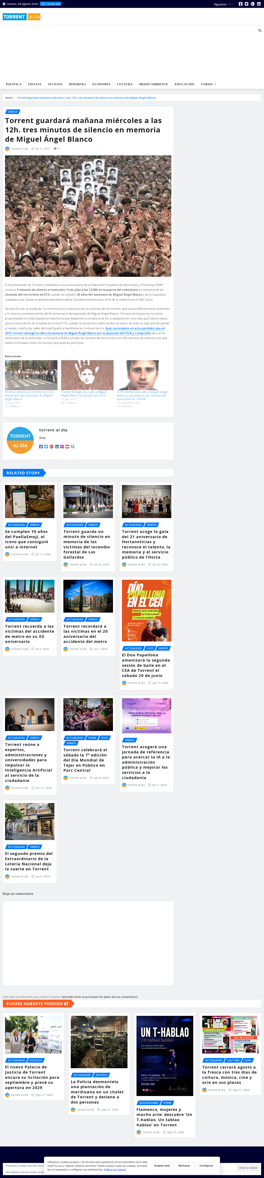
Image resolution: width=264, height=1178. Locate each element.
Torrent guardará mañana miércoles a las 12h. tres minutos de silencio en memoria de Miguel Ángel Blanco (86, 97)
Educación (184, 84)
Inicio (9, 97)
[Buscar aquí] (259, 30)
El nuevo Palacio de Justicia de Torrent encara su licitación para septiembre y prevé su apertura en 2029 (32, 1077)
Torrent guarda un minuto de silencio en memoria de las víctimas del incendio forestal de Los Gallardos (86, 544)
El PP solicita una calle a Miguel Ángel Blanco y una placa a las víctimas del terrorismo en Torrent (142, 395)
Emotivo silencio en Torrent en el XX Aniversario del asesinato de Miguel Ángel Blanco (29, 395)
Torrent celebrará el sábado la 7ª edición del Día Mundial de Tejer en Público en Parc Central (85, 760)
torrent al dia (19, 148)
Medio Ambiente (153, 84)
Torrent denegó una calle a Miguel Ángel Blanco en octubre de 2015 (84, 393)
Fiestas (34, 84)
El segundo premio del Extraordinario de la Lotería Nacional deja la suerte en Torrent (29, 861)
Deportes (77, 84)
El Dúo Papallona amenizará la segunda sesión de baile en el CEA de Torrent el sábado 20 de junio (146, 665)
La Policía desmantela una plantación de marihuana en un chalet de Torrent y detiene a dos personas (97, 1092)
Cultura (125, 84)
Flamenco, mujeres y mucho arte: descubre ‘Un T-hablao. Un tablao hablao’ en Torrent (164, 1117)
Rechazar (184, 1165)
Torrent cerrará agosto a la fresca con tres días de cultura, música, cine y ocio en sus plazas (229, 1074)
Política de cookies (115, 1169)
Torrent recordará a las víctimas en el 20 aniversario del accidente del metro (85, 633)
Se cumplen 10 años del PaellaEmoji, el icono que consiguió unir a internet (26, 539)
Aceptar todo (162, 1165)
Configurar (206, 1165)
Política (14, 84)
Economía (101, 84)
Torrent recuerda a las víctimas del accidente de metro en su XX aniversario (29, 633)
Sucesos (55, 84)
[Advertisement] (121, 53)
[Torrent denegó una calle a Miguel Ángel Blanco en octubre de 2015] (87, 375)
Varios (207, 84)
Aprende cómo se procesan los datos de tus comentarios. (100, 997)
